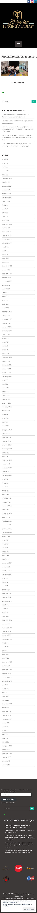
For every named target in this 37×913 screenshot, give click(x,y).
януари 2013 (6, 666)
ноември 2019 (6, 441)
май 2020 (5, 422)
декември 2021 (7, 365)
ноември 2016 (6, 525)
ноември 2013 (6, 631)
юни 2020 (5, 418)
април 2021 (5, 388)
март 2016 (5, 555)
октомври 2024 (6, 239)
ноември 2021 (6, 369)
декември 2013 (7, 628)
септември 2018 (7, 475)
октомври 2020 (6, 403)
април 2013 (5, 654)
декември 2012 (7, 669)
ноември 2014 (6, 597)
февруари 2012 (7, 704)
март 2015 (5, 586)
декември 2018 (7, 468)
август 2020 (6, 410)
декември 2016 (7, 521)
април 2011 (5, 738)
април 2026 (5, 171)
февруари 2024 (7, 266)
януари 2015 (6, 589)
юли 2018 (5, 479)
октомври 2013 (6, 635)
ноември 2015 (6, 567)
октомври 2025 (6, 193)
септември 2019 (7, 449)
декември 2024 (7, 232)
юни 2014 (5, 608)
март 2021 (5, 391)
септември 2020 (7, 407)
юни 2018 (5, 483)
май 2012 (5, 692)
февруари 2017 (7, 513)
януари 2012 (6, 707)
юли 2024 (5, 247)
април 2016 (5, 551)
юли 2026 (5, 159)
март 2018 (5, 494)
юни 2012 (5, 688)
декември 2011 (7, 711)
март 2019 (5, 456)
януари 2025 (6, 228)
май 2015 (5, 582)
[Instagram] (32, 1)
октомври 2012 (6, 677)
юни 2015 (5, 578)
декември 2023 (7, 273)
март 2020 (5, 426)
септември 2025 (7, 197)
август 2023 (6, 289)
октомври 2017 (6, 506)
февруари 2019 (7, 460)
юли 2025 (5, 205)
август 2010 (6, 765)
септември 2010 (7, 761)
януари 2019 (6, 464)
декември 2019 (7, 437)
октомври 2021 (6, 372)
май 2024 (5, 254)
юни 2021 (5, 380)
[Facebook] (28, 1)
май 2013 (5, 650)
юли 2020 (5, 414)
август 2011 (6, 723)
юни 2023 (5, 296)
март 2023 (5, 308)
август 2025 (6, 201)
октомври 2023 (6, 281)
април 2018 (5, 490)
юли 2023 (5, 292)
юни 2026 (5, 163)
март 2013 (5, 658)
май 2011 (5, 734)
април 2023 (5, 304)
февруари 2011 (7, 746)
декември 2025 (7, 186)
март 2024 (5, 262)
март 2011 (5, 742)
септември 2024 (7, 243)
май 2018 (5, 487)
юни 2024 (5, 251)
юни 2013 (5, 647)
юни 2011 (5, 730)
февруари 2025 (7, 224)
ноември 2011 (6, 715)
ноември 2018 (6, 471)
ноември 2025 (6, 190)
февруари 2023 (7, 311)
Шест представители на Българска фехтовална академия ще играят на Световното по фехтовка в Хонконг (17, 137)
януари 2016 (6, 559)
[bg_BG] (3, 92)
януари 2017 (6, 517)
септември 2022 (7, 331)
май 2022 (5, 346)
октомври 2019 (6, 445)
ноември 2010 (6, 757)
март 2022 (5, 353)
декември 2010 (7, 753)
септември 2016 (7, 532)
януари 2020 (6, 433)
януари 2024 (6, 270)
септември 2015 (7, 574)
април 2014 (5, 616)
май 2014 (5, 612)
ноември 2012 (6, 673)
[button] (18, 22)
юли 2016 (5, 540)
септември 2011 (7, 719)
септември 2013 (7, 639)
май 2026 (5, 167)
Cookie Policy (6, 905)
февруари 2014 (7, 620)
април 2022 (5, 350)
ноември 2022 (6, 323)
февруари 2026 (7, 178)
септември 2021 (7, 376)
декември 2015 (7, 563)
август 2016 (6, 536)
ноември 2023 (6, 277)
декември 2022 (7, 319)
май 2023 (5, 300)
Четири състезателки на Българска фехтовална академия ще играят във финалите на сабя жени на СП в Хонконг (17, 129)
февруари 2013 (7, 662)
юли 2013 (5, 643)
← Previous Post (18, 83)
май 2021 (5, 384)
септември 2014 (7, 601)
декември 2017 (7, 498)
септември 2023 (7, 285)
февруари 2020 (7, 430)
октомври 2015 (6, 570)
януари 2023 (6, 315)
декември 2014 (7, 593)
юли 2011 (5, 727)
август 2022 (6, 334)
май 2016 (5, 548)
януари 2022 (6, 361)
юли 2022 (5, 338)
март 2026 (5, 174)
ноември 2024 (6, 235)
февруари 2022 (7, 357)
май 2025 (5, 212)
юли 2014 (5, 605)
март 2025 (5, 220)
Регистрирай (8, 799)
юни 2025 (5, 209)
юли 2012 (5, 685)
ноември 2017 (6, 502)
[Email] (35, 1)
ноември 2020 (6, 399)
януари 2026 (6, 182)
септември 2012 (7, 681)
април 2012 (5, 696)
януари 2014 (6, 624)
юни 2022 (5, 342)
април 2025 (5, 216)
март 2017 (5, 509)
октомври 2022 (6, 327)
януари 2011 (6, 749)
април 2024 (5, 258)
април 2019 (5, 452)
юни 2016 (5, 544)
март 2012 (5, 700)
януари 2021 (6, 395)
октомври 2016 (6, 529)
